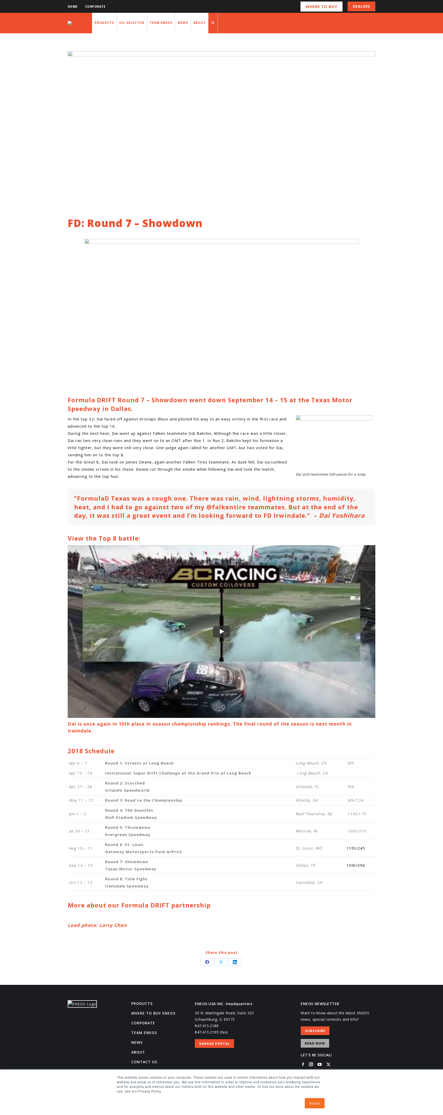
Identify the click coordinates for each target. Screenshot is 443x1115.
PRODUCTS (142, 1003)
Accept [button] (314, 1103)
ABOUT (138, 1052)
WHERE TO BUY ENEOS (153, 1013)
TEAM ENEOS (144, 1032)
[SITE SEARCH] (213, 23)
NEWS (137, 1042)
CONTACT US (144, 1061)
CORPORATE (143, 1022)
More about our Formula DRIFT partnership (139, 905)
